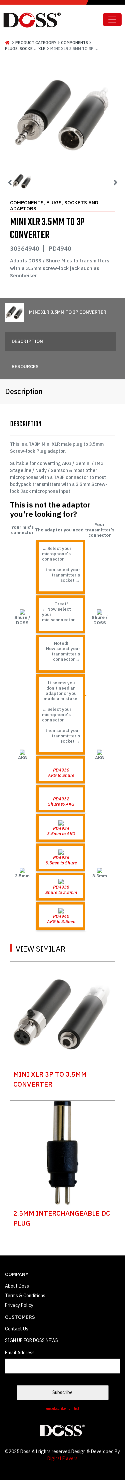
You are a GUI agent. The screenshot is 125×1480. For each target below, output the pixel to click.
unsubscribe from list (62, 1408)
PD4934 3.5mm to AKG (61, 831)
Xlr (42, 48)
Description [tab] (27, 341)
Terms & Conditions (25, 1296)
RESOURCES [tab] (25, 367)
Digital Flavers (62, 1458)
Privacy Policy (19, 1305)
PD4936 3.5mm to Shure (61, 860)
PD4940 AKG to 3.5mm (61, 918)
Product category (35, 42)
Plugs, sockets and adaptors (37, 48)
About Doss (17, 1286)
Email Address (20, 1353)
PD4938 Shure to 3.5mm (61, 889)
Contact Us (16, 1329)
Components (74, 42)
